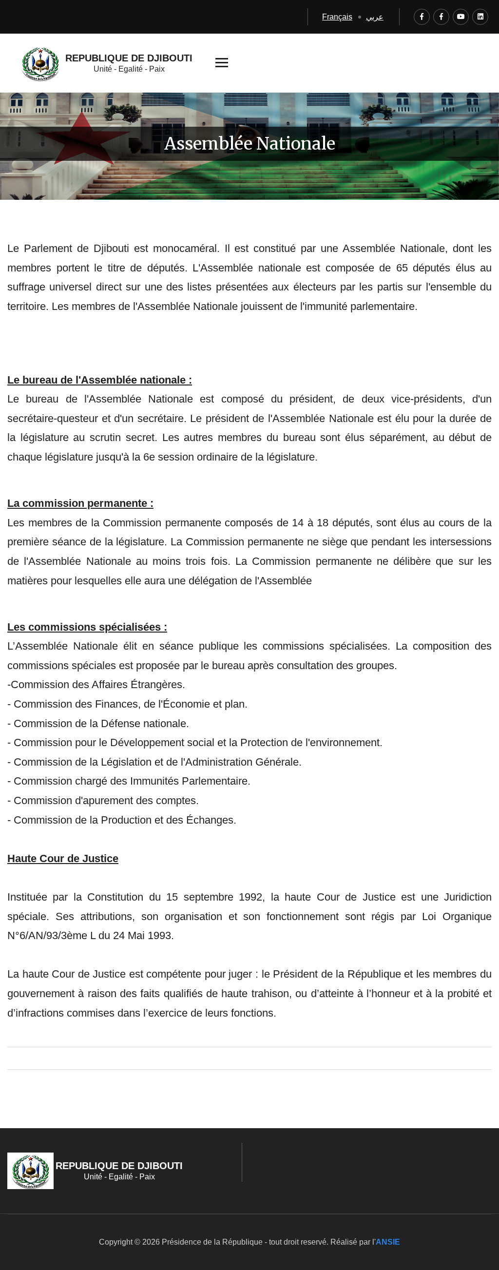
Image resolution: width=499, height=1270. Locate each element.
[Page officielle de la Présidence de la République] (422, 17)
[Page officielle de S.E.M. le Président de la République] (441, 17)
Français (337, 17)
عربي (375, 17)
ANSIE (388, 1242)
